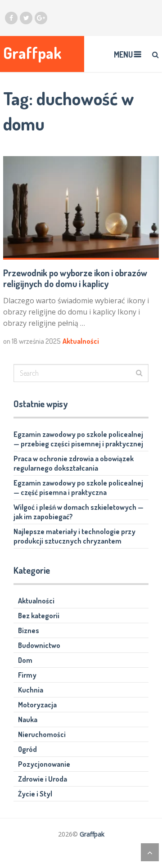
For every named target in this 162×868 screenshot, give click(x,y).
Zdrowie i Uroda (42, 778)
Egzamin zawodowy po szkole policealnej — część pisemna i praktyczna (78, 487)
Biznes (28, 630)
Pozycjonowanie (44, 764)
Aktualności (81, 341)
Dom (25, 660)
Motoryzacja (37, 704)
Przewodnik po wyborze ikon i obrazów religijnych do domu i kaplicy (75, 278)
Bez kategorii (38, 615)
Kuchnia (30, 689)
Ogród (27, 749)
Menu (123, 54)
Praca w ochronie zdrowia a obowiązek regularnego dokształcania (74, 463)
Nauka (27, 719)
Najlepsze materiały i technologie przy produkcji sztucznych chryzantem (74, 536)
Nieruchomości (42, 734)
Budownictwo (39, 645)
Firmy (27, 674)
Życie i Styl (35, 793)
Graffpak (32, 53)
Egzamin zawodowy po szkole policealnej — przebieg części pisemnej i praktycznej (78, 439)
